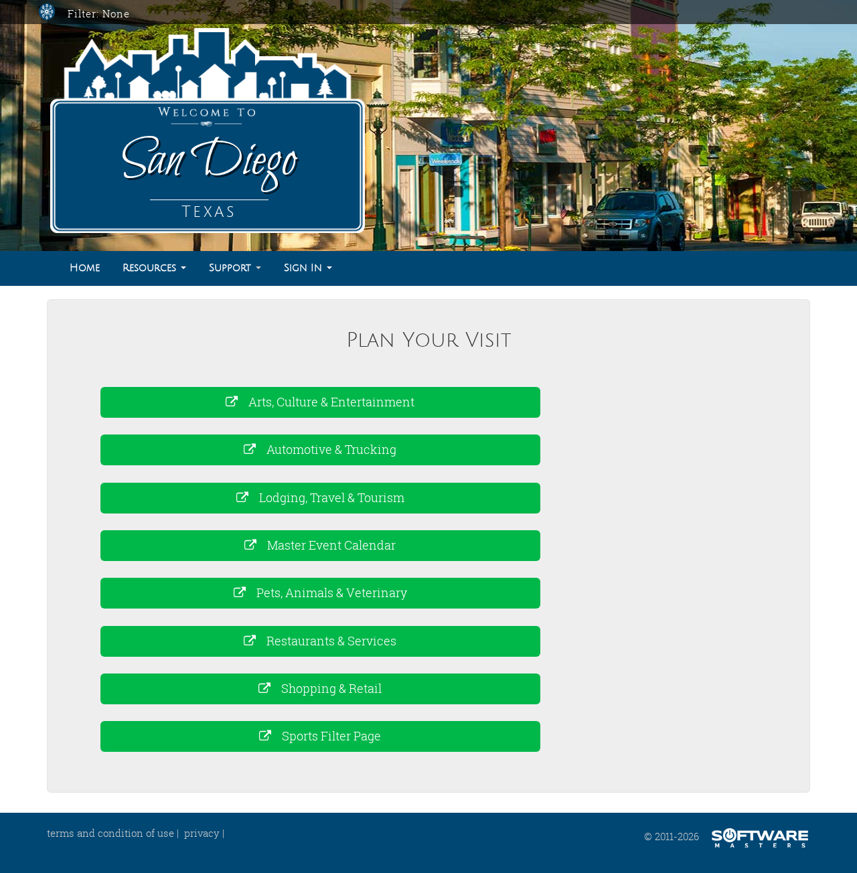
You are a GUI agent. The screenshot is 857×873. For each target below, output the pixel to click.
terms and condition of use (110, 833)
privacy (202, 833)
